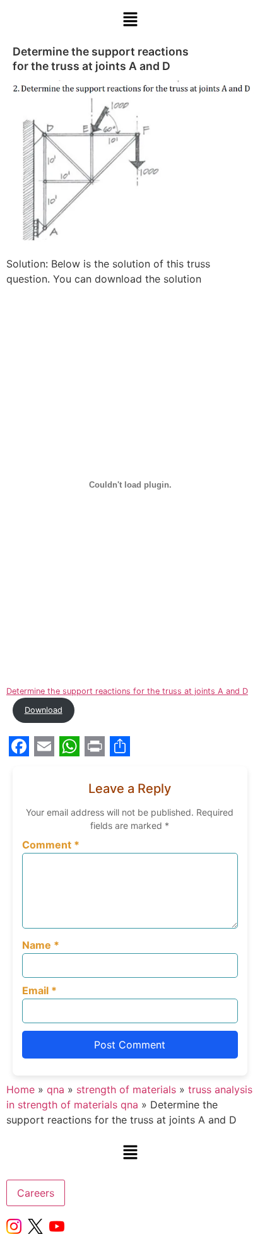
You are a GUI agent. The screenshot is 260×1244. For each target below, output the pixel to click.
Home (20, 1089)
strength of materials (126, 1089)
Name (40, 945)
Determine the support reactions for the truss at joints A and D (127, 691)
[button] (130, 19)
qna (55, 1089)
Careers (35, 1193)
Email (39, 990)
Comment (51, 845)
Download (43, 710)
